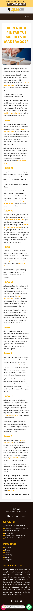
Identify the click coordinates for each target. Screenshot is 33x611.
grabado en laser (15, 458)
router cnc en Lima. (15, 365)
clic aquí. (11, 491)
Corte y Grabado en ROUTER (14, 538)
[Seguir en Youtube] (21, 601)
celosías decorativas (18, 266)
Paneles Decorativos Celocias (15, 526)
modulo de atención (11, 415)
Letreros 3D (9, 533)
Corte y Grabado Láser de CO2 (15, 535)
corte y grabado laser (11, 261)
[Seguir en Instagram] (16, 601)
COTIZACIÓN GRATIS (16, 4)
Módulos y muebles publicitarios (16, 528)
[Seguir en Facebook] (12, 601)
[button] (24, 17)
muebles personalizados (11, 113)
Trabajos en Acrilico (12, 531)
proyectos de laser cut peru (15, 220)
